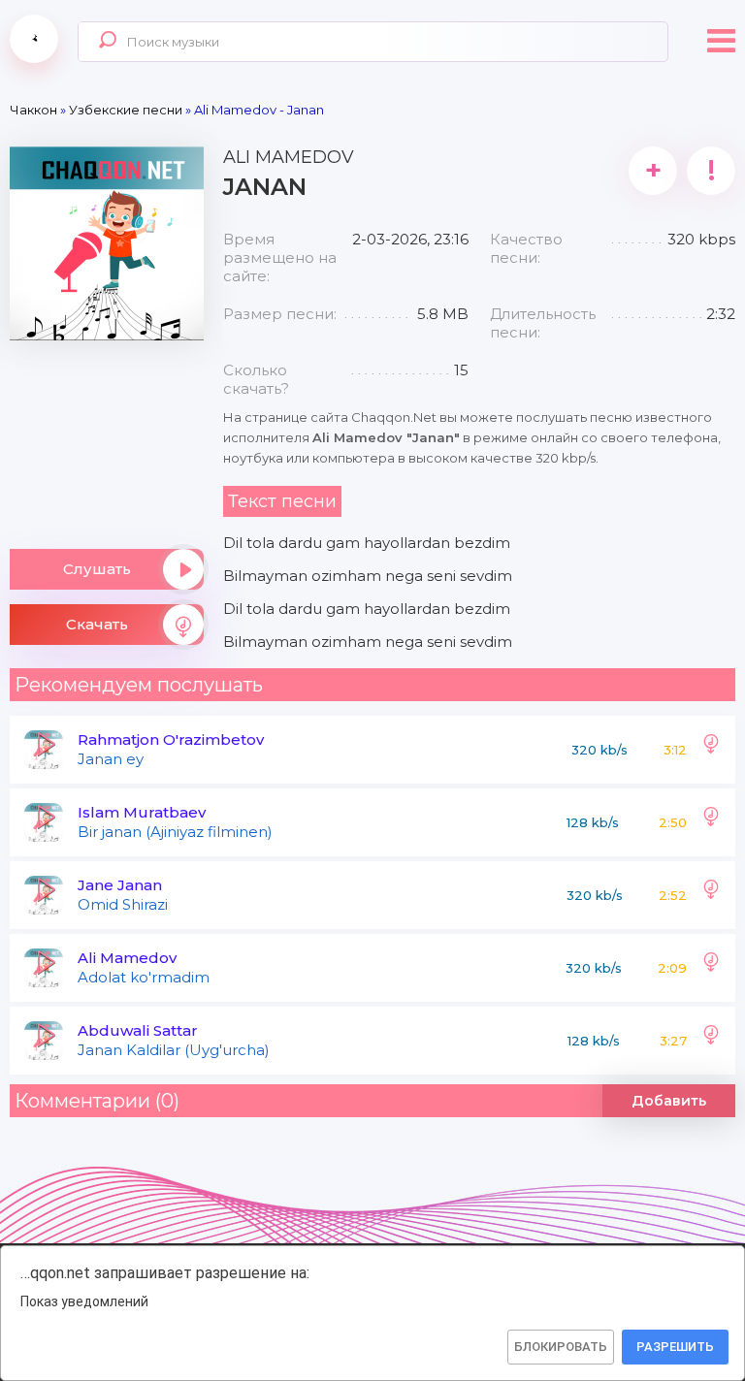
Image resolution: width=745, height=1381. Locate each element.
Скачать (97, 624)
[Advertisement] (107, 437)
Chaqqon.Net (34, 39)
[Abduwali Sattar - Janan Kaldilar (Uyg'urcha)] (711, 1040)
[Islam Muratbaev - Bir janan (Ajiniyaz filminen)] (711, 822)
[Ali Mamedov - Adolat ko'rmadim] (711, 967)
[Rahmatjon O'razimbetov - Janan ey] (711, 749)
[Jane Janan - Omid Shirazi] (711, 895)
